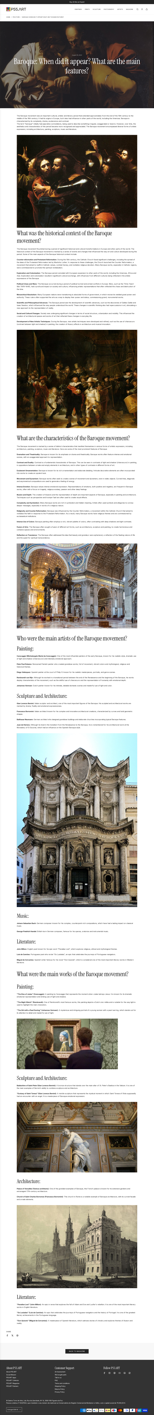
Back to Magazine (77, 1351)
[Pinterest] (114, 1373)
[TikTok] (129, 1373)
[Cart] (146, 9)
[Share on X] (12, 1335)
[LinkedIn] (124, 1373)
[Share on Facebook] (7, 1335)
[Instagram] (109, 1373)
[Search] (137, 9)
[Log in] (142, 9)
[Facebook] (104, 1373)
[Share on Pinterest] (17, 1335)
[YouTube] (119, 1373)
